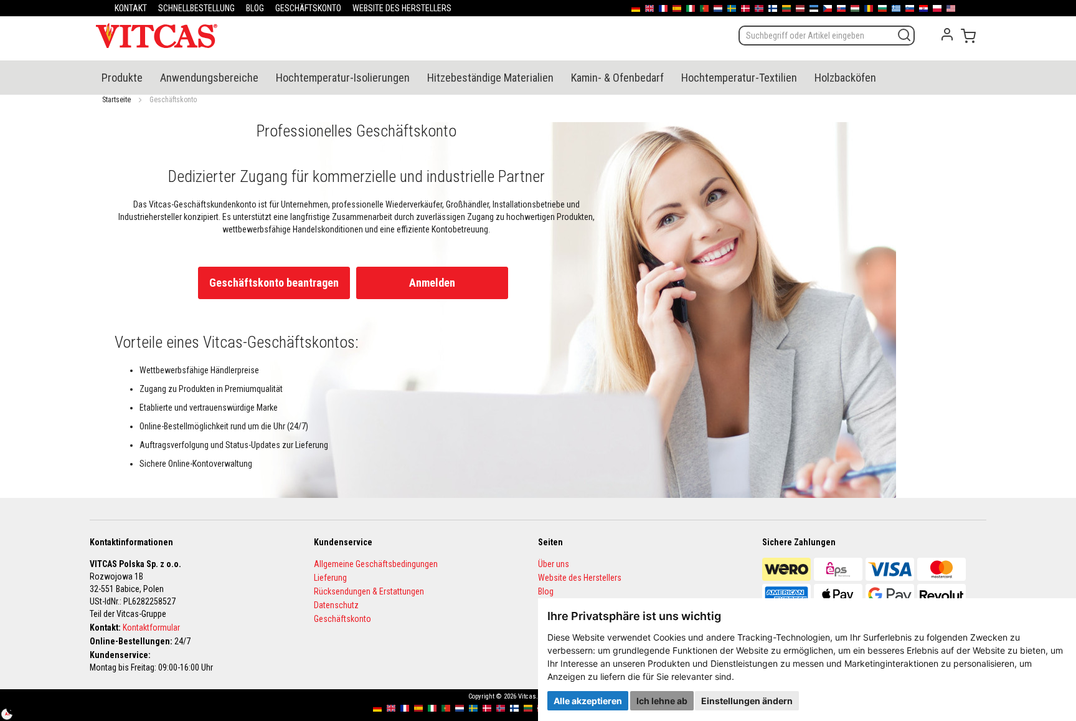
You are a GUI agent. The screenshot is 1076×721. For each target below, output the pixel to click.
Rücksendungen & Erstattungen (369, 591)
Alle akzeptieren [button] (588, 700)
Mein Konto (947, 34)
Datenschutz (336, 605)
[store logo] (156, 35)
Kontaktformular (151, 628)
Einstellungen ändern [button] (747, 700)
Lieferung (330, 578)
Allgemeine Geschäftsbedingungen (376, 564)
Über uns (553, 564)
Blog (546, 591)
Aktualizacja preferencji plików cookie (13, 708)
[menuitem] (122, 77)
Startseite (116, 99)
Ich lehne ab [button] (661, 700)
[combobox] (827, 35)
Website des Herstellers (579, 578)
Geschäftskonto (342, 619)
